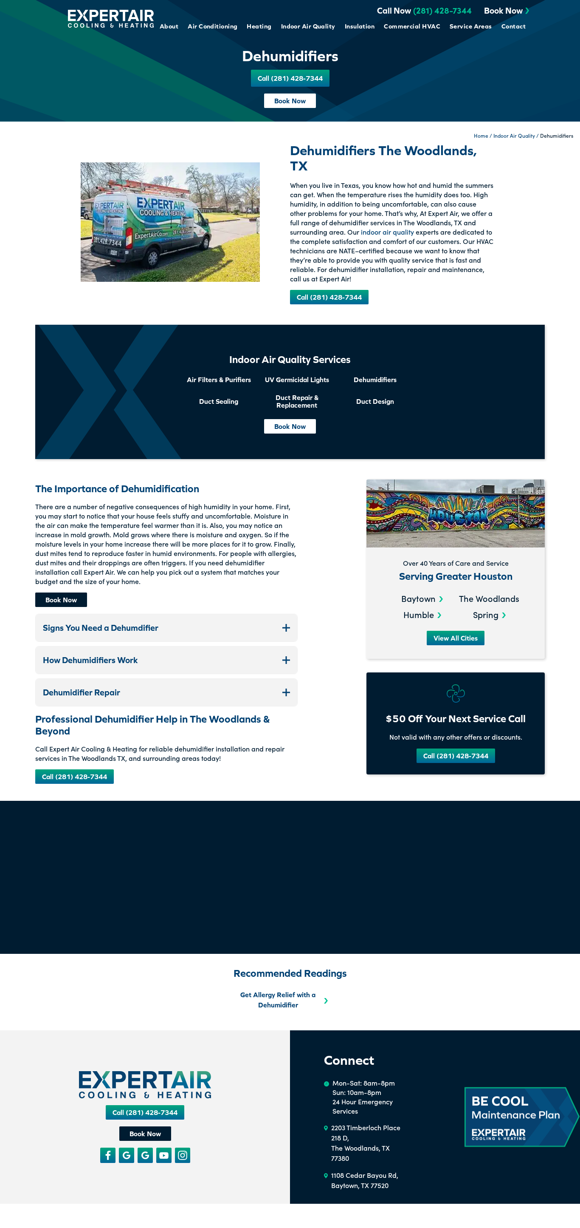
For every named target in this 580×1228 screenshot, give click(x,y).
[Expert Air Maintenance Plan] (522, 1117)
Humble (418, 614)
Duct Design (375, 401)
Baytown (418, 598)
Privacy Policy (84, 1220)
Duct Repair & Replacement (297, 401)
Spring (485, 614)
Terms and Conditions (36, 1220)
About (169, 26)
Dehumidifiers (375, 379)
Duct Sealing (218, 401)
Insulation (360, 26)
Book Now (503, 10)
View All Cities (456, 638)
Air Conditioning (212, 26)
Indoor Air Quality (308, 26)
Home (481, 135)
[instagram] (182, 1155)
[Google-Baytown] (145, 1155)
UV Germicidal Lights (297, 379)
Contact (513, 26)
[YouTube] (164, 1155)
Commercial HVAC (412, 26)
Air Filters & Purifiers (219, 379)
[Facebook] (107, 1155)
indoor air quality (387, 231)
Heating (259, 26)
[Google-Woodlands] (126, 1155)
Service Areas (471, 26)
